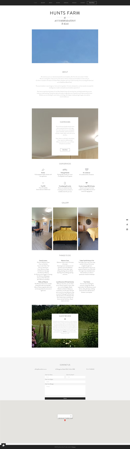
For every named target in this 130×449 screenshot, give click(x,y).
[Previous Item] (34, 228)
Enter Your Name (48, 374)
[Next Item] (96, 228)
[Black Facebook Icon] (127, 225)
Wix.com (74, 447)
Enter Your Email (69, 374)
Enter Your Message (49, 384)
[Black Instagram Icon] (127, 229)
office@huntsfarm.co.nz (40, 369)
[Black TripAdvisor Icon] (127, 220)
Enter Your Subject (49, 379)
